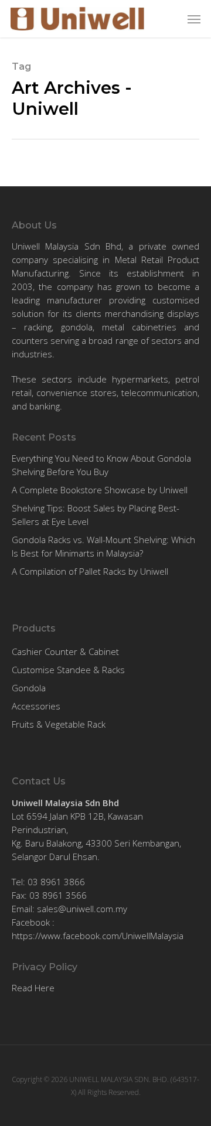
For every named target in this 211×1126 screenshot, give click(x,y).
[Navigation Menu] (194, 19)
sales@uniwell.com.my (82, 909)
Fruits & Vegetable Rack (59, 724)
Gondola (29, 688)
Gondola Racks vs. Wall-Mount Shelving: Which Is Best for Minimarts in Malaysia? (103, 546)
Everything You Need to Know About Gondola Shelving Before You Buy (101, 464)
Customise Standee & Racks (68, 669)
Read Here (33, 988)
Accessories (36, 706)
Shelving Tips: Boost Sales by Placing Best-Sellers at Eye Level (95, 514)
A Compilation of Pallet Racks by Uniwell (90, 571)
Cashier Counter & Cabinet (65, 651)
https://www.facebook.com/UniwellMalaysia (97, 935)
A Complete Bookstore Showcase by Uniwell (100, 490)
